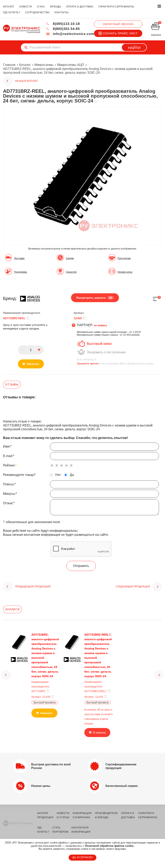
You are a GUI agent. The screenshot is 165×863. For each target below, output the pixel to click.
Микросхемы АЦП (70, 64)
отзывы (12, 384)
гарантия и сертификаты (116, 6)
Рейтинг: (10, 465)
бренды (55, 6)
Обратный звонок (118, 24)
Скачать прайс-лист (120, 33)
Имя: (7, 446)
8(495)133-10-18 (66, 24)
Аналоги (12, 609)
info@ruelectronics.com (73, 34)
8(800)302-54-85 (66, 29)
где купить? (11, 12)
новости (25, 6)
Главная (9, 64)
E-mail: (8, 456)
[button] (6, 675)
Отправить (81, 565)
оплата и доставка (79, 6)
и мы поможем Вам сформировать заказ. (115, 361)
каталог (8, 6)
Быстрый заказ (99, 343)
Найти (134, 48)
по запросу (100, 325)
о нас (41, 6)
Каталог (25, 64)
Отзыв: (8, 503)
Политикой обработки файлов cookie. (109, 845)
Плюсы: (9, 484)
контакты (61, 12)
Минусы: (10, 493)
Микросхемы (44, 64)
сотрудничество (37, 12)
